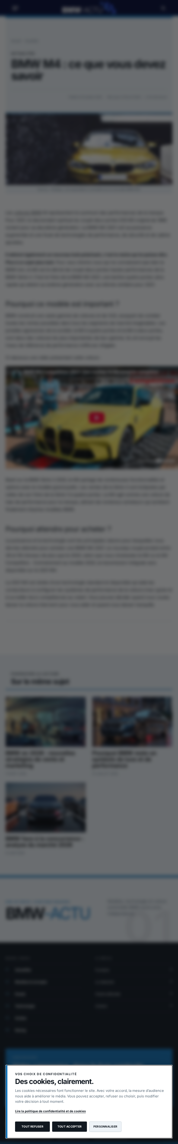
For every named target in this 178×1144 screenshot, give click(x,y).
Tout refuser (32, 1126)
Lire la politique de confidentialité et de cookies (50, 1111)
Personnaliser (105, 1126)
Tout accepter (69, 1126)
